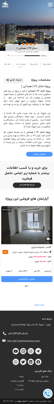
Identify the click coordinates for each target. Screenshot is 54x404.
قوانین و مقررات (17, 381)
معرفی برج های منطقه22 (38, 381)
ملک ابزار (44, 376)
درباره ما (20, 385)
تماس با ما (19, 389)
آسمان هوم (22, 401)
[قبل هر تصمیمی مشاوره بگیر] (47, 394)
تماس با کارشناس (27, 279)
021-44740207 (27, 185)
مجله (21, 376)
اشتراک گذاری (16, 80)
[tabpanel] (27, 243)
